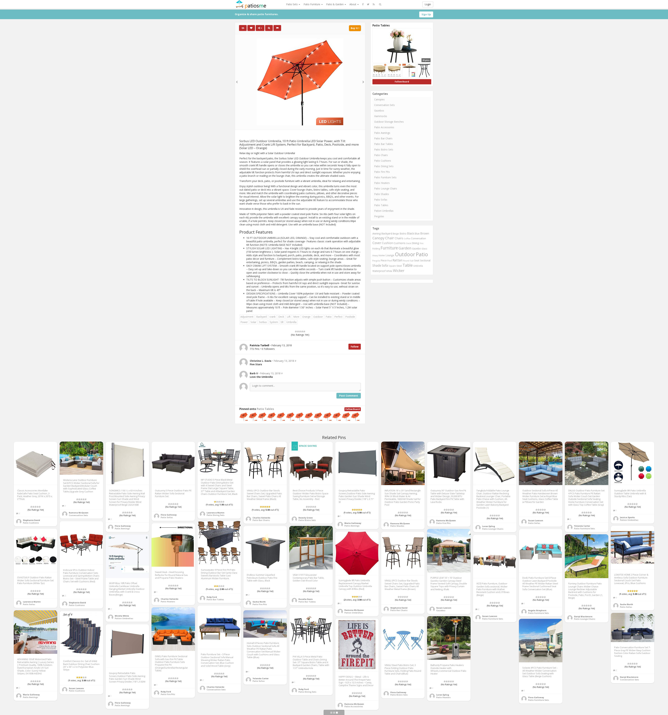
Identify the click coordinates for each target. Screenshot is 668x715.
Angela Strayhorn (537, 610)
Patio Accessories (384, 127)
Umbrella (291, 322)
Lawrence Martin (215, 512)
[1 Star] (296, 331)
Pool (389, 260)
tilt (282, 322)
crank (272, 316)
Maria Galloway (352, 523)
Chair (389, 237)
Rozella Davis (306, 599)
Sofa (385, 265)
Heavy (375, 255)
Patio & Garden (335, 4)
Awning (376, 233)
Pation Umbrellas (383, 210)
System (274, 322)
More (296, 316)
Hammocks (380, 116)
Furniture (389, 248)
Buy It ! (355, 28)
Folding (376, 248)
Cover (376, 243)
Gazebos (379, 110)
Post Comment (348, 395)
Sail (411, 260)
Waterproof (378, 271)
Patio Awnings (382, 132)
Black (410, 233)
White (389, 271)
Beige (396, 233)
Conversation (418, 238)
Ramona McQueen (78, 512)
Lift (289, 316)
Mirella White (122, 615)
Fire (421, 243)
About (353, 4)
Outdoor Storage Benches (389, 121)
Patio (329, 316)
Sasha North (626, 604)
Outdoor (318, 316)
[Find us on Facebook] (362, 4)
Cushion (387, 243)
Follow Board (352, 409)
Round (406, 260)
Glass (424, 248)
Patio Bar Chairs (383, 138)
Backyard (261, 316)
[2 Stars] (298, 331)
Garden (405, 248)
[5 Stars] (304, 331)
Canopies (379, 99)
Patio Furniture (312, 4)
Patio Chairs (381, 155)
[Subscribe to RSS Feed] (373, 4)
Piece (384, 260)
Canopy (378, 238)
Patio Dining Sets (383, 166)
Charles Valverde (261, 517)
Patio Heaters (382, 183)
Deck (281, 316)
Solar (253, 322)
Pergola (376, 260)
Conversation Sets (384, 105)
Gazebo (416, 248)
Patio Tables (265, 409)
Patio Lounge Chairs (385, 188)
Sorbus (263, 322)
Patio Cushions (382, 160)
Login (428, 4)
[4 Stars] (302, 331)
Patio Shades (381, 194)
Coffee (407, 238)
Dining (415, 243)
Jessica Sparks (627, 517)
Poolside (350, 316)
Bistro (403, 233)
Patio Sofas (380, 199)
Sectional (425, 260)
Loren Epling (488, 526)
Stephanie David (31, 520)
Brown (424, 233)
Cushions (399, 243)
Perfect (338, 316)
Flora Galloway (123, 526)
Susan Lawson (535, 520)
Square (392, 265)
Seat (416, 260)
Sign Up (426, 14)
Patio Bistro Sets (383, 149)
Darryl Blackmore (583, 616)
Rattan (398, 260)
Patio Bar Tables (383, 144)
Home (382, 255)
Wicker (398, 270)
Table (408, 265)
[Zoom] (269, 28)
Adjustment (246, 316)
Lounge (389, 255)
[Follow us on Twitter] (368, 4)
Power (244, 322)
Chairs (399, 238)
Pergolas (379, 216)
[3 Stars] (300, 331)
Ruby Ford (212, 597)
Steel (399, 265)
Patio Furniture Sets (385, 177)
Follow (355, 346)
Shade (376, 265)
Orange (306, 316)
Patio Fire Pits (382, 171)
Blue (417, 233)
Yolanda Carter (582, 526)
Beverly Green (306, 517)
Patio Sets (292, 4)
